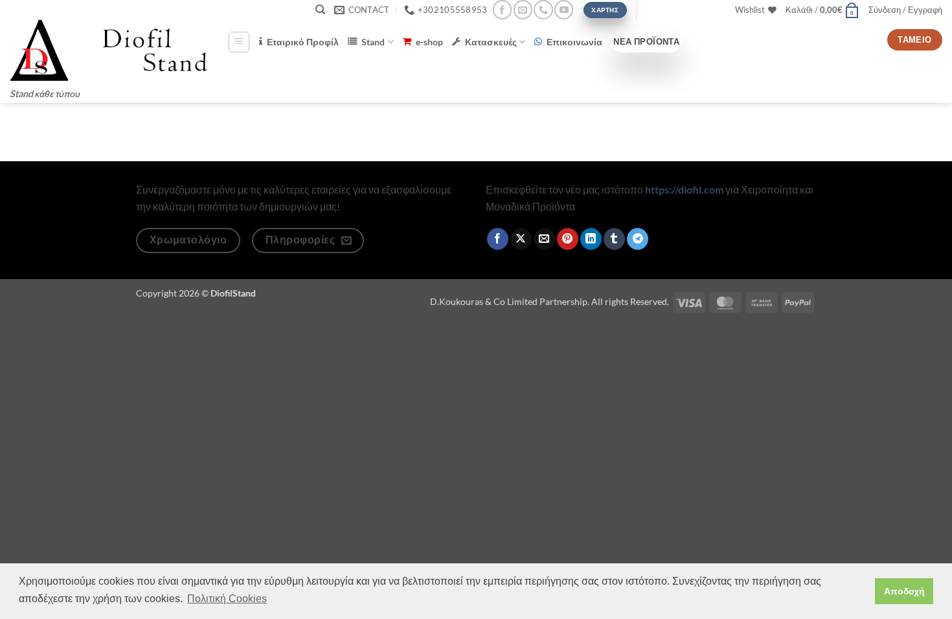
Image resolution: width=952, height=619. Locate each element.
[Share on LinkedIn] (591, 239)
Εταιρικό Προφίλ (303, 41)
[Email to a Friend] (544, 239)
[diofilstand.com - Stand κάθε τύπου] (109, 50)
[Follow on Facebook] (502, 9)
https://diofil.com (684, 189)
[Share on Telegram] (637, 239)
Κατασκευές (491, 41)
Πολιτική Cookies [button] (227, 598)
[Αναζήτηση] (320, 10)
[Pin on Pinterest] (567, 239)
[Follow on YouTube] (563, 9)
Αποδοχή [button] (904, 591)
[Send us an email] (523, 9)
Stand (373, 41)
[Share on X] (521, 239)
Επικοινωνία (574, 41)
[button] (822, 9)
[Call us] (543, 9)
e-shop (429, 41)
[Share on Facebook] (497, 239)
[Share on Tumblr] (614, 239)
